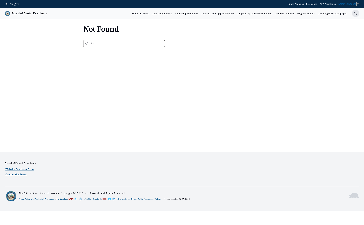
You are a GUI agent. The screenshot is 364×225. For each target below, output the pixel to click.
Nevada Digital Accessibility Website (146, 199)
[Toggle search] (355, 13)
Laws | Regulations (162, 13)
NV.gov (14, 4)
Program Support (306, 13)
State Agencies (296, 3)
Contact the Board (16, 174)
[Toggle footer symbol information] (354, 195)
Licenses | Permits (284, 13)
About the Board (140, 13)
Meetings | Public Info (186, 13)
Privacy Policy (24, 199)
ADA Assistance (328, 3)
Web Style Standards (93, 199)
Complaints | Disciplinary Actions (254, 13)
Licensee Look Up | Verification (217, 13)
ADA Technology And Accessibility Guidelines (49, 199)
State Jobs (311, 3)
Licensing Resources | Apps (332, 13)
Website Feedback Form (19, 169)
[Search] (87, 43)
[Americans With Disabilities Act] (80, 199)
